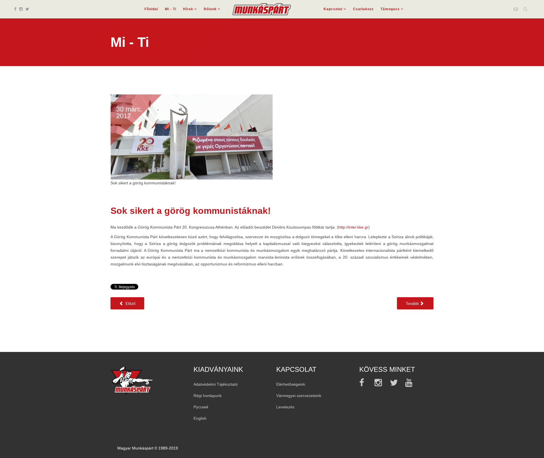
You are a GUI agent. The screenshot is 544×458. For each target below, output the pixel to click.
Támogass (390, 9)
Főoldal (151, 9)
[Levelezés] (516, 9)
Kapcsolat (333, 9)
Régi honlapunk (208, 395)
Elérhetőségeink (290, 384)
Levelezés (285, 407)
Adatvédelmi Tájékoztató (216, 384)
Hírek (188, 9)
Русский (201, 407)
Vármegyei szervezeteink (298, 395)
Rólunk (210, 9)
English (200, 418)
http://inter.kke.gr (353, 227)
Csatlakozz (363, 9)
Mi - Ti (170, 9)
